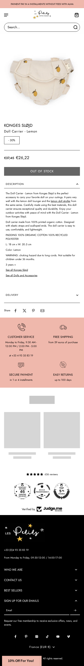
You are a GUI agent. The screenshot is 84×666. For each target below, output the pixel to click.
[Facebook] (15, 636)
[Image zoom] (42, 73)
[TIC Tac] (47, 636)
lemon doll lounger (30, 201)
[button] (42, 171)
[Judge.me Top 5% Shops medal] (61, 491)
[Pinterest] (26, 636)
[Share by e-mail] (42, 310)
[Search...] (75, 27)
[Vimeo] (68, 636)
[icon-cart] (75, 15)
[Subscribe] (75, 610)
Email (9, 610)
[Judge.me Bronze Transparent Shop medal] (42, 491)
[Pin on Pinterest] (33, 310)
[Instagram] (36, 636)
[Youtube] (57, 636)
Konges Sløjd (18, 125)
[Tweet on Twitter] (24, 310)
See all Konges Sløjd (17, 270)
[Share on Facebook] (15, 310)
